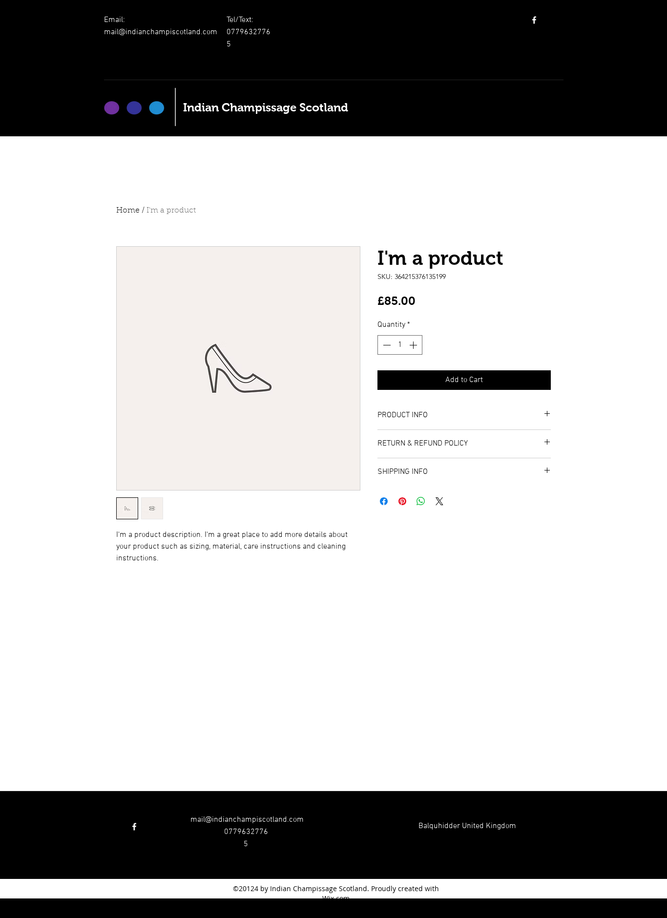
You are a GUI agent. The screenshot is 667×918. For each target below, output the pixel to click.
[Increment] (414, 345)
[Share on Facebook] (384, 501)
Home (128, 210)
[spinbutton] (400, 345)
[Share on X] (439, 501)
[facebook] (534, 20)
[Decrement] (386, 345)
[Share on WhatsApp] (421, 501)
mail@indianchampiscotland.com (160, 32)
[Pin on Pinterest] (402, 501)
